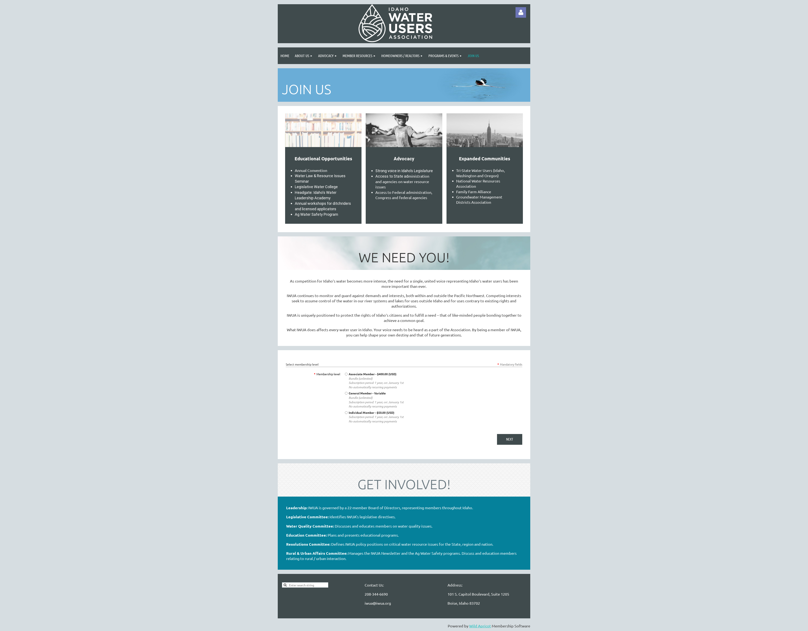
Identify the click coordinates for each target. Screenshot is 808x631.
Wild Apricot (480, 626)
